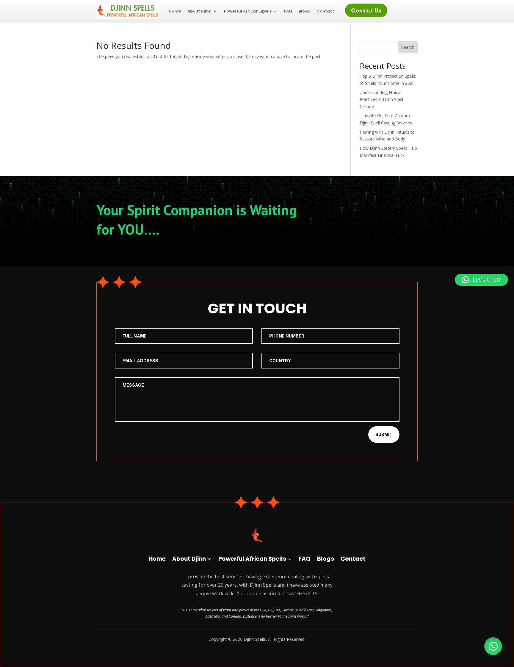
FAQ (288, 11)
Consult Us (366, 10)
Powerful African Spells (248, 11)
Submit (383, 434)
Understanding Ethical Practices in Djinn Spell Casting (381, 100)
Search (407, 47)
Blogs (304, 11)
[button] (493, 646)
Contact (325, 11)
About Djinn (199, 11)
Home (175, 11)
